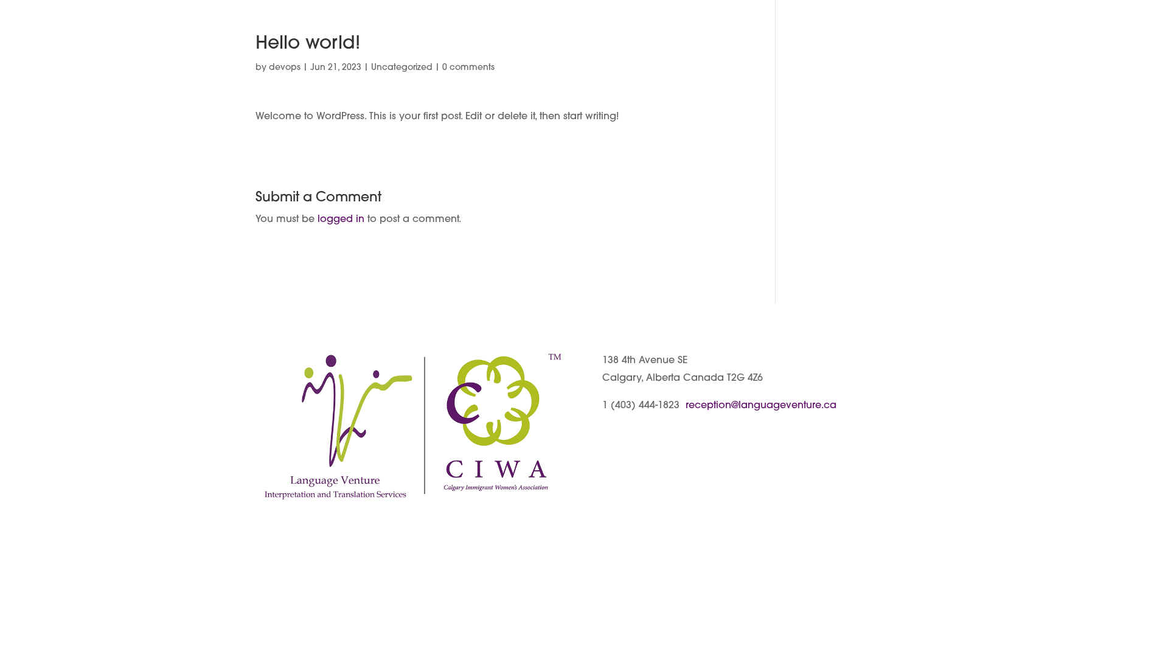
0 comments (468, 67)
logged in (341, 219)
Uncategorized (402, 67)
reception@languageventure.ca (761, 406)
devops (285, 67)
